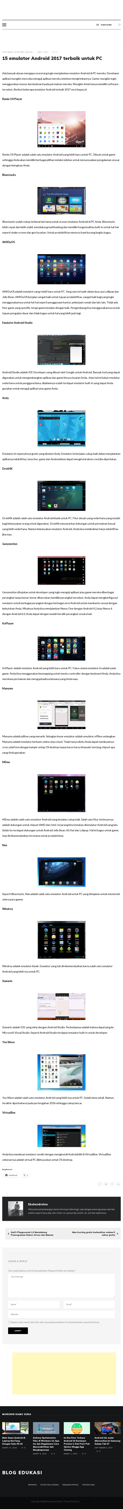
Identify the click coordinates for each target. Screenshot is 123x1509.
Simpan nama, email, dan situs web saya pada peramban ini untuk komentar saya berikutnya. (55, 1322)
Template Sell (86, 1501)
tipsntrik (19, 52)
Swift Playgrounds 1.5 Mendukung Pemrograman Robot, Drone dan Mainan (32, 1233)
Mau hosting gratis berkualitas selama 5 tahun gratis (93, 1233)
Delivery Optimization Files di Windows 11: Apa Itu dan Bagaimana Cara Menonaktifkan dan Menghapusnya (46, 1444)
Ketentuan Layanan (49, 1485)
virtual (29, 52)
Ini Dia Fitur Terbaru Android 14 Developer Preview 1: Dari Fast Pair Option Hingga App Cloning (77, 1444)
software (7, 52)
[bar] (4, 24)
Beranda (32, 1485)
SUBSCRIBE (106, 25)
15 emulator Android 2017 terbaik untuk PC (52, 58)
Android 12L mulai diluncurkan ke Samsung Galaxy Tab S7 (107, 1441)
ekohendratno (38, 1204)
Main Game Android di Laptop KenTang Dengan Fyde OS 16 (13, 1441)
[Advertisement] (64, 1373)
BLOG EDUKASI (22, 1472)
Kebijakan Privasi (70, 1485)
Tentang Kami (88, 1485)
